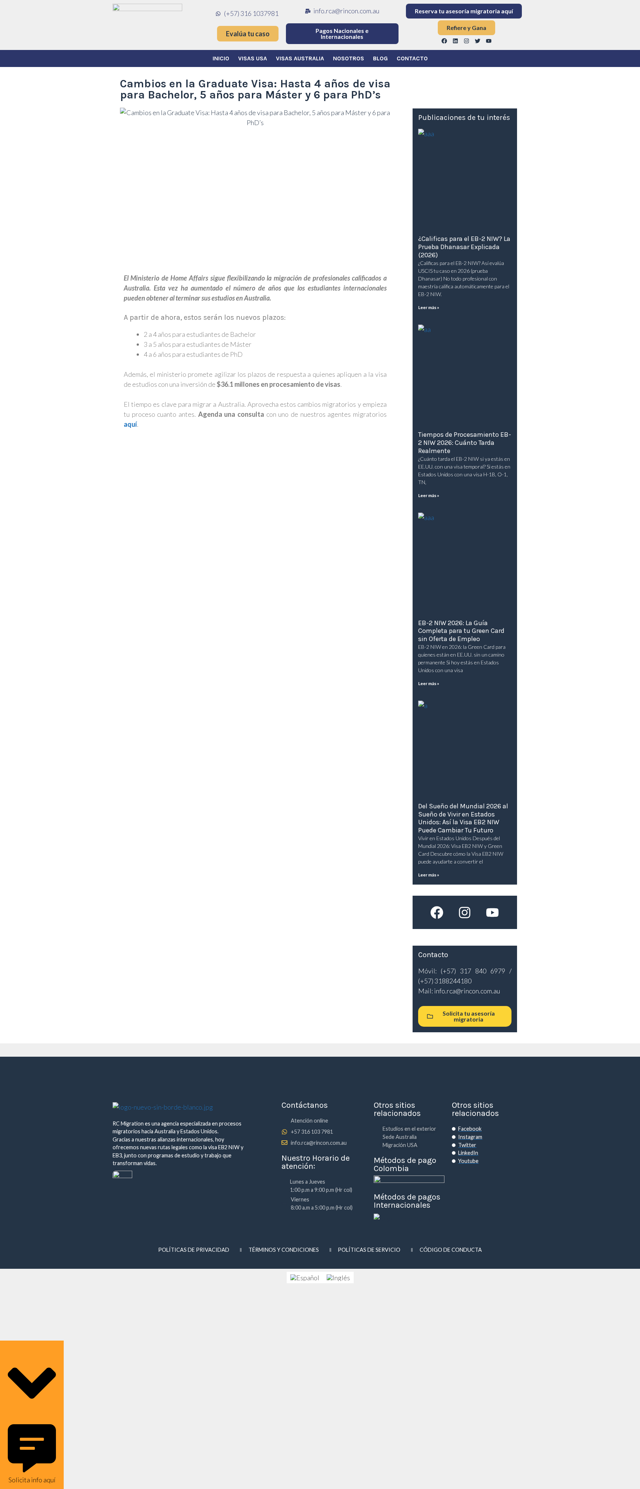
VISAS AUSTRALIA (300, 58)
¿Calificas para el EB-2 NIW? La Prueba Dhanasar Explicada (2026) (464, 247)
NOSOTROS (348, 58)
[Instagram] (466, 40)
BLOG (380, 58)
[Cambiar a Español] (305, 1278)
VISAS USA (252, 58)
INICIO (221, 58)
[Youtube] (488, 40)
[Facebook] (444, 40)
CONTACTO (412, 58)
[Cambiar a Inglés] (338, 1278)
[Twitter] (477, 40)
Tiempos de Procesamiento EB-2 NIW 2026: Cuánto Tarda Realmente (464, 442)
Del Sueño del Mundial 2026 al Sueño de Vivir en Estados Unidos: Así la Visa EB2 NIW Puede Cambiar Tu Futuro (463, 818)
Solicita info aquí (32, 1480)
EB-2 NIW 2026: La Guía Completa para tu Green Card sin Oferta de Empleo (461, 631)
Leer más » (428, 307)
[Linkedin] (455, 40)
